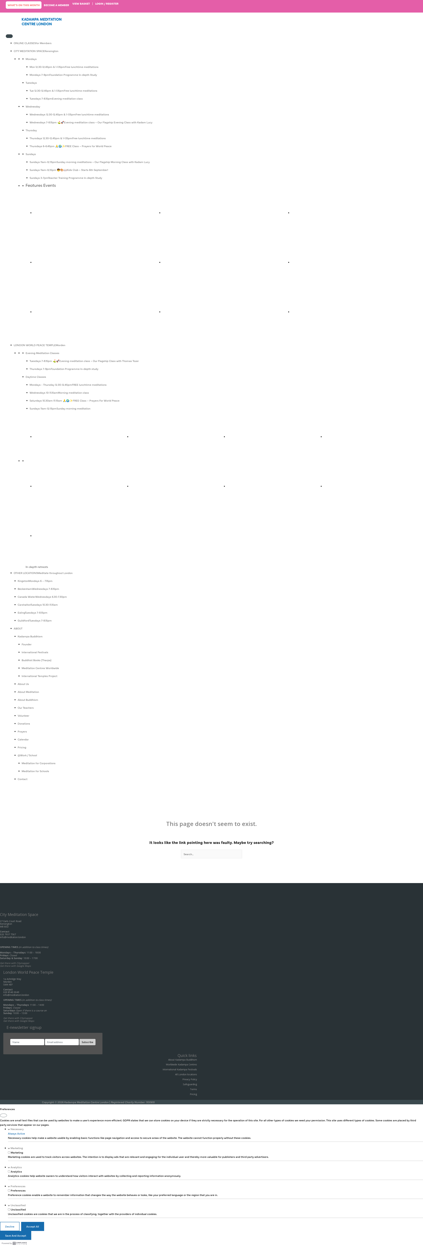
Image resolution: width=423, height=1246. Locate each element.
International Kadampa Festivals (180, 1069)
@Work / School (27, 755)
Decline (9, 1226)
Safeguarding (190, 1084)
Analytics (16, 1167)
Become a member (56, 5)
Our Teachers (26, 707)
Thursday (31, 130)
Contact (22, 779)
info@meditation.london (13, 937)
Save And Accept (15, 1235)
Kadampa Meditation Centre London (42, 21)
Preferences (18, 1186)
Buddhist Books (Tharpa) (36, 660)
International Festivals (35, 652)
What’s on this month (24, 5)
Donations (24, 723)
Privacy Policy (189, 1079)
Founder (27, 644)
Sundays (31, 154)
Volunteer (23, 715)
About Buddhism (28, 699)
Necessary (17, 1129)
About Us (23, 684)
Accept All (32, 1226)
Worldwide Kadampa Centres (181, 1064)
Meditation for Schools (35, 771)
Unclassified (18, 1205)
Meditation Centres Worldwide (40, 668)
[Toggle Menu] (9, 36)
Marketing (17, 1148)
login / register (106, 3)
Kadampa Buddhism (30, 636)
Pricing (22, 747)
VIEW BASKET (81, 3)
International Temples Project (39, 676)
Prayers (22, 731)
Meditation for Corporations (39, 763)
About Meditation (28, 692)
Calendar (23, 739)
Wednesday (33, 106)
